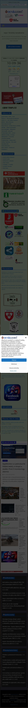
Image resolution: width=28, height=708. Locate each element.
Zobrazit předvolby (14, 368)
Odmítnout (14, 364)
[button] (26, 337)
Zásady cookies (13, 370)
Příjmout (14, 360)
